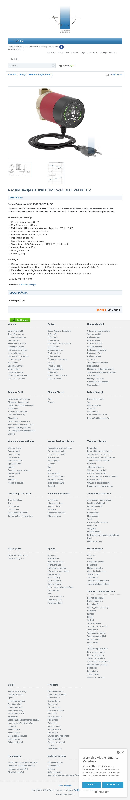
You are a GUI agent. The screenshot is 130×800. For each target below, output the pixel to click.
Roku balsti (92, 668)
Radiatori (51, 555)
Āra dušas (91, 359)
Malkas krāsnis (54, 698)
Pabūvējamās (53, 461)
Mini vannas (13, 363)
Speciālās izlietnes (56, 476)
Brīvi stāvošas (53, 473)
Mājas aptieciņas (94, 541)
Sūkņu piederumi (15, 742)
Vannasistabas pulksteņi (97, 665)
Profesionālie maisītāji (96, 350)
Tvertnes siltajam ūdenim (98, 581)
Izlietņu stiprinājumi (56, 483)
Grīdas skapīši (14, 457)
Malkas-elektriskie (95, 568)
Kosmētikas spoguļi (95, 598)
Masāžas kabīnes (55, 350)
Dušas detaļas (93, 375)
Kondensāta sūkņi (15, 710)
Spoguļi (11, 467)
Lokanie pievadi (94, 532)
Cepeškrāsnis (53, 766)
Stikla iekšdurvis (55, 749)
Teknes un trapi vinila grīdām (20, 516)
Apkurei (11, 698)
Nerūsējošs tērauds (95, 399)
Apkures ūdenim (94, 405)
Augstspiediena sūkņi (17, 691)
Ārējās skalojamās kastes (19, 421)
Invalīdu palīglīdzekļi (96, 503)
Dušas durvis (53, 340)
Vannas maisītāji (94, 334)
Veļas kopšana (54, 506)
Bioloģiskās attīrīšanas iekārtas (21, 766)
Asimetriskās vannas (17, 337)
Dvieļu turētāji (93, 604)
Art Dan (77, 790)
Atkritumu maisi (54, 516)
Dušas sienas (53, 347)
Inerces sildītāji (54, 574)
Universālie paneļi (16, 372)
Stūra (50, 467)
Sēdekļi (51, 363)
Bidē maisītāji (93, 366)
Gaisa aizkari (53, 590)
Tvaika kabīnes (54, 353)
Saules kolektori (54, 584)
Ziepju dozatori (93, 639)
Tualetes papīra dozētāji (97, 649)
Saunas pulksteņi (55, 739)
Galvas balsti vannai (16, 379)
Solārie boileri (93, 574)
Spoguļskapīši (14, 454)
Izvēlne (20, 41)
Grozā (69, 65)
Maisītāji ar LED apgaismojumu (100, 369)
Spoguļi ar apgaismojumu (19, 470)
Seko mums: (53, 47)
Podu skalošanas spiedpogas (20, 424)
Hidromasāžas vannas (17, 350)
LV (12, 59)
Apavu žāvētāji (54, 577)
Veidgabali (91, 529)
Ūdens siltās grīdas (16, 559)
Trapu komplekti (15, 500)
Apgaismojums (14, 464)
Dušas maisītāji (93, 337)
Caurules (51, 745)
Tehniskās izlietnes (95, 467)
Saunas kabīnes (55, 717)
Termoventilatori (54, 565)
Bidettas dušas (93, 340)
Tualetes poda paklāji (96, 636)
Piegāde (83, 52)
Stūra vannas (13, 340)
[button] (103, 792)
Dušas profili (53, 372)
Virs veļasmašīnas (55, 480)
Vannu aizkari (14, 369)
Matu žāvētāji (93, 516)
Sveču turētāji (93, 674)
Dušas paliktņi (54, 356)
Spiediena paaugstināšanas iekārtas (23, 720)
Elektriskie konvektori (57, 568)
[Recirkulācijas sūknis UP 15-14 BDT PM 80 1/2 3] (65, 173)
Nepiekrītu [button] (113, 784)
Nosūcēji (51, 769)
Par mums (51, 52)
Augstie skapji (14, 451)
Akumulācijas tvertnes (96, 571)
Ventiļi (89, 519)
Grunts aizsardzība (56, 597)
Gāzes (90, 559)
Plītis (50, 593)
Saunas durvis (54, 701)
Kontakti (112, 52)
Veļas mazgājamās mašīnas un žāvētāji (64, 775)
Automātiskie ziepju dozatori (99, 500)
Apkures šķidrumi (55, 603)
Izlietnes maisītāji (94, 344)
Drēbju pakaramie (95, 601)
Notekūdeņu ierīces (16, 714)
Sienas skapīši (14, 473)
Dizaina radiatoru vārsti (97, 415)
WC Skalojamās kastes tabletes (21, 431)
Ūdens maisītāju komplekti (98, 331)
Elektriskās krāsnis (56, 691)
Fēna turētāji (92, 642)
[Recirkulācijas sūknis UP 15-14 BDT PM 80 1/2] (65, 122)
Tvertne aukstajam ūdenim (98, 584)
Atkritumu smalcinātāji (96, 473)
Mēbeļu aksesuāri (15, 483)
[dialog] (103, 773)
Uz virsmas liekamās (56, 454)
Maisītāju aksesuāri (95, 379)
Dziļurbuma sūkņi (15, 707)
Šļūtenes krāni (93, 385)
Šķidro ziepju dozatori (96, 470)
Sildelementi (92, 412)
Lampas (90, 614)
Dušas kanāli (13, 506)
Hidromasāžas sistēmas (18, 356)
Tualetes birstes (94, 623)
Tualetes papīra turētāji (97, 626)
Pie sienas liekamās (56, 451)
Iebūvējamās (53, 457)
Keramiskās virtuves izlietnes (99, 451)
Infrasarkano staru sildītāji (59, 571)
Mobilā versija (65, 785)
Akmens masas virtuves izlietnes (101, 457)
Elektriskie (91, 408)
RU (17, 59)
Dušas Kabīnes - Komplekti (59, 331)
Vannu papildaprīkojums (18, 375)
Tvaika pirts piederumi (57, 694)
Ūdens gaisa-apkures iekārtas (60, 587)
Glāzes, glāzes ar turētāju (98, 607)
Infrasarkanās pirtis (56, 710)
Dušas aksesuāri (55, 379)
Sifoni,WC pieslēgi (16, 772)
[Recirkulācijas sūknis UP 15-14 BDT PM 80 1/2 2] (25, 169)
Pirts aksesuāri (54, 707)
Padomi (74, 52)
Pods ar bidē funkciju (17, 415)
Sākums (12, 74)
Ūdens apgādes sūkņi (17, 736)
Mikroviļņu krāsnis (55, 762)
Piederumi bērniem (95, 655)
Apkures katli (53, 559)
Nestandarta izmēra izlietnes (60, 448)
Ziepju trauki (92, 630)
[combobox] (118, 752)
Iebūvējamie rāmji (95, 506)
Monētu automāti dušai (57, 375)
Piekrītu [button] (91, 784)
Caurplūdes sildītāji (95, 562)
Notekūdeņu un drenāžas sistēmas (23, 762)
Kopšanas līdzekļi (94, 480)
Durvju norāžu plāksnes (97, 522)
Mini (49, 470)
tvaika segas (53, 500)
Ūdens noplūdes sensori (97, 382)
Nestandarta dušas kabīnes (59, 344)
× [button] (122, 752)
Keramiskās (92, 448)
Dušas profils (13, 509)
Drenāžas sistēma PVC (18, 769)
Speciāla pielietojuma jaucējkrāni (101, 372)
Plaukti (11, 476)
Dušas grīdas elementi (17, 513)
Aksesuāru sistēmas (95, 677)
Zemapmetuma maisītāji (97, 363)
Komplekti (12, 480)
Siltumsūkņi (13, 717)
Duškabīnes (53, 337)
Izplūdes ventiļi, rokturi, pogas (100, 486)
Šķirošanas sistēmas (56, 513)
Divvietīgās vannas (16, 347)
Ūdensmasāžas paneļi (57, 359)
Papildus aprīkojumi (56, 742)
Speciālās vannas (15, 366)
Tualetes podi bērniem (17, 412)
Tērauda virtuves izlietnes (98, 454)
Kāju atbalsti (92, 671)
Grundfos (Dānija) (28, 285)
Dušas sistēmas (94, 356)
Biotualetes (13, 418)
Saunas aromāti (54, 729)
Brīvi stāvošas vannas (17, 344)
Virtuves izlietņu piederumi (98, 483)
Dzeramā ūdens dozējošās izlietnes (102, 476)
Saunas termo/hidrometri (58, 736)
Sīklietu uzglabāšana (96, 658)
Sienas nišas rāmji (55, 369)
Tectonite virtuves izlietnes (98, 461)
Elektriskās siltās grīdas (18, 555)
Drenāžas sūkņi (14, 704)
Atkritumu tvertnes (55, 503)
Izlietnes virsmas (15, 461)
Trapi (10, 503)
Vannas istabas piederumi (98, 661)
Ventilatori (91, 509)
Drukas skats (115, 74)
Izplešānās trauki (15, 739)
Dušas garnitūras (94, 353)
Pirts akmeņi (53, 733)
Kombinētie (92, 565)
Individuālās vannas (16, 353)
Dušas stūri (52, 334)
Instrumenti (92, 525)
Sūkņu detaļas (14, 729)
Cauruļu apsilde (54, 581)
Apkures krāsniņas (56, 562)
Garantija (103, 52)
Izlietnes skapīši (15, 448)
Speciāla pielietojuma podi (19, 428)
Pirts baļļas (52, 714)
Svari (89, 646)
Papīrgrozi (52, 509)
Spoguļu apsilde (55, 600)
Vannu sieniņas (14, 359)
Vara (89, 402)
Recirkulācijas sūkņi (40, 74)
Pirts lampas (53, 720)
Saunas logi (53, 704)
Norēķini (93, 52)
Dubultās (51, 464)
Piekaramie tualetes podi (18, 402)
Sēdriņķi (11, 434)
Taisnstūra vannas (16, 334)
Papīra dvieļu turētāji (96, 652)
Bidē (50, 399)
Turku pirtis (52, 723)
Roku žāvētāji (93, 513)
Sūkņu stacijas (14, 733)
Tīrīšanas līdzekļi (55, 366)
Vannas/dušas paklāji (96, 633)
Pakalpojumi (63, 52)
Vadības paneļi (54, 726)
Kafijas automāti (54, 772)
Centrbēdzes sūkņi (16, 694)
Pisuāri (51, 402)
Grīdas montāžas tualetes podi (21, 405)
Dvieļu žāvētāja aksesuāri (98, 418)
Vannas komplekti (15, 331)
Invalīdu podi (13, 408)
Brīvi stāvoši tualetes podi (19, 399)
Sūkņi (23, 74)
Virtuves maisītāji (94, 347)
